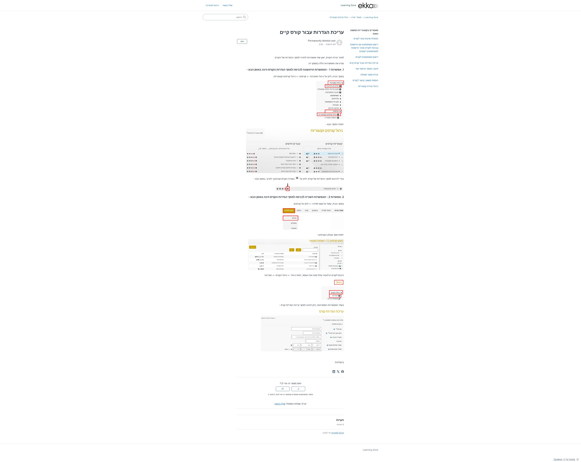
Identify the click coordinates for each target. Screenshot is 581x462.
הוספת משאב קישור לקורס (365, 80)
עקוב (242, 41)
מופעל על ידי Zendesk (564, 459)
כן (298, 389)
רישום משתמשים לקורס (367, 57)
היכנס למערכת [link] (212, 5)
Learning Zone (371, 17)
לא (283, 389)
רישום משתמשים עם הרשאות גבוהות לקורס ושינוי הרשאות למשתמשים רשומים (364, 48)
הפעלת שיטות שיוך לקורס (366, 38)
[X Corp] (338, 371)
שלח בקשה (227, 5)
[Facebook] (342, 371)
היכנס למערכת (337, 433)
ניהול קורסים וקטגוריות (339, 17)
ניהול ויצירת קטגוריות (368, 86)
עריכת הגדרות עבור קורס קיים (364, 62)
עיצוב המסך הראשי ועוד (366, 68)
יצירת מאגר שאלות (369, 74)
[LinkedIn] (333, 371)
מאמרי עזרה (356, 17)
